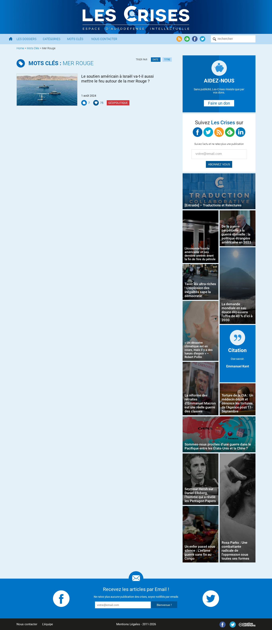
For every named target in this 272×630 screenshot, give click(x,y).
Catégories (51, 39)
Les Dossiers (26, 39)
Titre (167, 59)
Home (20, 48)
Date (156, 59)
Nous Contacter (104, 39)
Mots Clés (75, 39)
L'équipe (47, 624)
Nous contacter (27, 624)
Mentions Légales (128, 624)
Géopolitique (118, 102)
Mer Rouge (61, 63)
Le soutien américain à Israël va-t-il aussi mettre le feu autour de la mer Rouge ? (117, 78)
